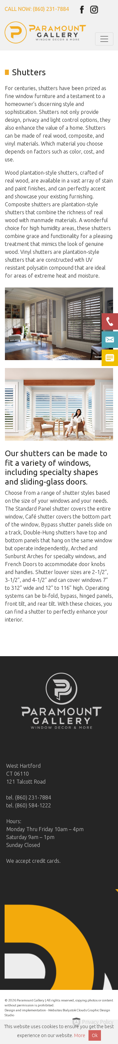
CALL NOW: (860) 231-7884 (37, 9)
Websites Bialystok (62, 1010)
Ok (95, 1035)
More (79, 1035)
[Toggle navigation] (104, 39)
